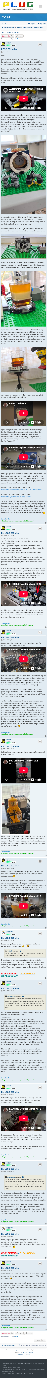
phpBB (18, 1350)
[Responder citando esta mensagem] (40, 44)
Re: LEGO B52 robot (10, 533)
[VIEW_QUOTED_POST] (20, 951)
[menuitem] (3, 23)
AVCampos (10, 931)
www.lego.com (29, 1373)
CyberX (9, 42)
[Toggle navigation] (40, 6)
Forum (7, 16)
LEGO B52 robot (10, 32)
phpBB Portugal (28, 1352)
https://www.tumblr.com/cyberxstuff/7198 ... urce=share (21, 490)
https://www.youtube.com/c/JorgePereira (16, 497)
